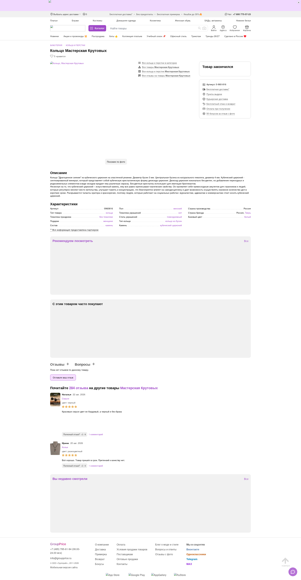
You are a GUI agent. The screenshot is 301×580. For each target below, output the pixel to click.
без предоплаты (144, 14)
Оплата (121, 544)
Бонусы (99, 564)
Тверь (248, 212)
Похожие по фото (116, 161)
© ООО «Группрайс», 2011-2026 (64, 563)
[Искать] (199, 28)
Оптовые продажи (127, 559)
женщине (108, 221)
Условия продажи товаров (132, 549)
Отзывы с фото (164, 554)
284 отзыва (78, 387)
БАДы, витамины (213, 20)
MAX (189, 564)
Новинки (54, 36)
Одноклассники (196, 554)
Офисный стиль (178, 36)
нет (180, 212)
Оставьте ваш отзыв (63, 377)
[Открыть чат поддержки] (292, 571)
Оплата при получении (218, 108)
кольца (109, 212)
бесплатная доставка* (121, 14)
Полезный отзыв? (74, 434)
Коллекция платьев (132, 36)
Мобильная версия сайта (63, 567)
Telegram (191, 559)
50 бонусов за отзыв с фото (220, 113)
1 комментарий (96, 434)
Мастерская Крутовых (139, 387)
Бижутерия (56, 45)
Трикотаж (196, 36)
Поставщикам (125, 554)
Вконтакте (192, 549)
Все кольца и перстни (166, 71)
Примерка (101, 554)
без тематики (106, 216)
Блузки (75, 20)
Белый (247, 216)
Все (246, 241)
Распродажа (98, 36)
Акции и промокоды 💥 (75, 36)
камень (109, 225)
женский (177, 208)
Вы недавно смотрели (70, 479)
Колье (65, 447)
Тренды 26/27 (213, 36)
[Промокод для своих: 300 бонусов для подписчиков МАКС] (150, 5)
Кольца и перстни (75, 45)
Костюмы (97, 20)
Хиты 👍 (113, 36)
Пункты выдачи (214, 94)
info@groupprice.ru (60, 558)
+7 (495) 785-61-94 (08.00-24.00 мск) (65, 551)
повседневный (174, 216)
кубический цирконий (171, 225)
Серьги (65, 398)
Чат (229, 14)
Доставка (100, 549)
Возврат (100, 559)
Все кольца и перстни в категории (159, 62)
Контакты (122, 564)
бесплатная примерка (168, 14)
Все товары (160, 67)
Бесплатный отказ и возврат (220, 103)
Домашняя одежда (126, 20)
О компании (102, 544)
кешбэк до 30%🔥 (193, 14)
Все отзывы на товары (166, 75)
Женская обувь (182, 20)
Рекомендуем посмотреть (73, 241)
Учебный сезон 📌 (156, 36)
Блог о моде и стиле (167, 544)
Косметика (155, 20)
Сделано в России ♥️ (235, 36)
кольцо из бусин (173, 221)
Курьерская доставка (217, 98)
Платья (54, 20)
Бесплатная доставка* (217, 89)
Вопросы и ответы (166, 549)
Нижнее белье (243, 20)
